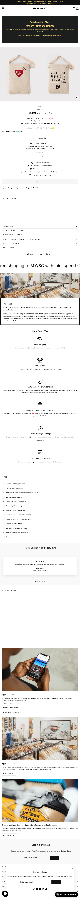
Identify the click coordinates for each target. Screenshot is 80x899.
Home (39, 106)
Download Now (11, 712)
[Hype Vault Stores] (40, 738)
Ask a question (10, 248)
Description (8, 226)
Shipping (33, 121)
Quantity (40, 153)
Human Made (40, 109)
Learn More (9, 835)
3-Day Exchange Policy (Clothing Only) (21, 239)
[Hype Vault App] (40, 669)
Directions (9, 773)
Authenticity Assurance (14, 230)
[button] (66, 894)
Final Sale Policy (11, 243)
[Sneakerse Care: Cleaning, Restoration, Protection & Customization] (40, 800)
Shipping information (13, 234)
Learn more (56, 123)
